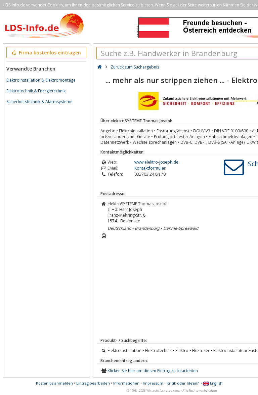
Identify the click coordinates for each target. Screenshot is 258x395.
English (215, 383)
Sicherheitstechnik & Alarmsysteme (39, 101)
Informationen (126, 383)
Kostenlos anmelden (54, 383)
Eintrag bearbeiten (93, 383)
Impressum (153, 383)
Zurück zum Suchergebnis (135, 67)
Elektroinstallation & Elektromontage (41, 80)
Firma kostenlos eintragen (49, 52)
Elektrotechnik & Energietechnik (36, 91)
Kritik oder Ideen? (183, 383)
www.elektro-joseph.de (156, 162)
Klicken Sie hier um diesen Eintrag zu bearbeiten (153, 371)
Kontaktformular (150, 168)
